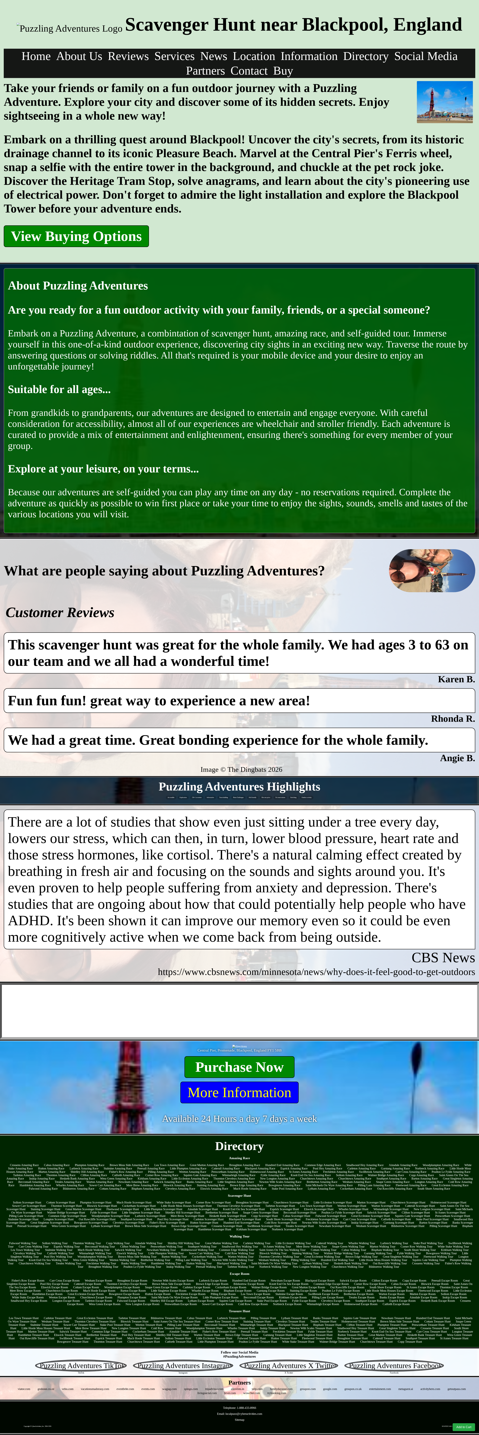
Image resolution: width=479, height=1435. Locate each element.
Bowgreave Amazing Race (284, 1185)
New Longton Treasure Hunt (129, 1328)
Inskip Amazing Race (42, 1178)
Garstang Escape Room (271, 1290)
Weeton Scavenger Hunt (351, 1205)
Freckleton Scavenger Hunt (322, 1219)
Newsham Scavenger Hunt (335, 1226)
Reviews (128, 56)
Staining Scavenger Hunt (45, 1209)
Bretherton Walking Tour (155, 1260)
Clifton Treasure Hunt (359, 1324)
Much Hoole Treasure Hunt (143, 1338)
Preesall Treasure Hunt (254, 1331)
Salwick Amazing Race (167, 1181)
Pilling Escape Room (223, 1294)
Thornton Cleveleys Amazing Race (234, 1178)
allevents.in (237, 1389)
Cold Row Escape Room (253, 1304)
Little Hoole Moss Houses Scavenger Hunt (186, 1205)
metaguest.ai (405, 1389)
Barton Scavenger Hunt (433, 1222)
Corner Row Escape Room (370, 1284)
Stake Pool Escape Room (272, 1300)
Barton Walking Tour (174, 1256)
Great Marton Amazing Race (207, 1165)
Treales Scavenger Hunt (300, 1226)
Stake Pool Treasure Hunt (115, 1324)
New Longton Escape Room (142, 1304)
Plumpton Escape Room (132, 1297)
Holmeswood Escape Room (360, 1304)
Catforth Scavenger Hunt (396, 1219)
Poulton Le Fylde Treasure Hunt (258, 1341)
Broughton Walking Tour (103, 1266)
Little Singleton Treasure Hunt (314, 1335)
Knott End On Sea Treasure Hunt (391, 1331)
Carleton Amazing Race (361, 1168)
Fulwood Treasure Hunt (251, 1338)
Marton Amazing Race (52, 1171)
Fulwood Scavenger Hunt (330, 1215)
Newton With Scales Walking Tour (232, 1260)
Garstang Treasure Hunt (277, 1335)
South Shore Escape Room (385, 1287)
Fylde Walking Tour (409, 1253)
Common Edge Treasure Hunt (109, 1331)
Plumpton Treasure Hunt (392, 1324)
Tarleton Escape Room (98, 1300)
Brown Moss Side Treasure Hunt (399, 1321)
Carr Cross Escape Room (65, 1280)
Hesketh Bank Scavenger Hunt (227, 1215)
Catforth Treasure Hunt (178, 1341)
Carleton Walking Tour (256, 1243)
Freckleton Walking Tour (101, 1263)
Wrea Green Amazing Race (116, 1178)
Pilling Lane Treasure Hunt (183, 1324)
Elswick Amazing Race (214, 1188)
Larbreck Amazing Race (84, 1168)
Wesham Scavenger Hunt (371, 1226)
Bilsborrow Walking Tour (384, 1266)
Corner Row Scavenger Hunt (213, 1202)
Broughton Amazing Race (244, 1165)
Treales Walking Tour (68, 1263)
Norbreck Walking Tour (273, 1266)
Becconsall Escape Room (259, 1297)
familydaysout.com (281, 1389)
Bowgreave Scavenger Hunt (91, 1222)
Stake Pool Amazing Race (287, 1188)
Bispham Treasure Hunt (327, 1324)
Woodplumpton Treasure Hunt (204, 1328)
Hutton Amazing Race (51, 1168)
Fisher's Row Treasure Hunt (219, 1331)
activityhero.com (430, 1389)
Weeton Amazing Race (192, 1171)
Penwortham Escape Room (181, 1304)
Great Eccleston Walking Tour (322, 1256)
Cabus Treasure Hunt (199, 1318)
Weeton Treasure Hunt (148, 1324)
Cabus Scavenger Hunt (296, 1215)
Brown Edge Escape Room (212, 1284)
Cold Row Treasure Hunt (166, 1328)
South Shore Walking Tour (420, 1249)
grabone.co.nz (46, 1389)
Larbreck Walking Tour (394, 1243)
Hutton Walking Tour (199, 1263)
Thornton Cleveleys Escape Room (126, 1284)
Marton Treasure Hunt (41, 1331)
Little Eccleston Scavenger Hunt (333, 1202)
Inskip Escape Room (455, 1297)
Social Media (426, 56)
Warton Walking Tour (241, 1256)
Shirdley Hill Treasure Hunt (172, 1335)
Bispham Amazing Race (146, 1188)
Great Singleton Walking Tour (400, 1256)
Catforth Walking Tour (60, 1253)
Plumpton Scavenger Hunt (95, 1202)
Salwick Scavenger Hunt (381, 1212)
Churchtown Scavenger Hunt (291, 1202)
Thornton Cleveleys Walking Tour (279, 1256)
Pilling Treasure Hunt (263, 1318)
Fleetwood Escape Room (433, 1290)
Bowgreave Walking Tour (441, 1253)
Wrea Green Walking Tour (88, 1260)
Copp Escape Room (414, 1280)
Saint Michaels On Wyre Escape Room (174, 1297)
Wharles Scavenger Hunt (353, 1209)
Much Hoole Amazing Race (249, 1188)
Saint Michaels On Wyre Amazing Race (329, 1185)
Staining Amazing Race (211, 1185)
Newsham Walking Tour (161, 1249)
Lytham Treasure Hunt (294, 1318)
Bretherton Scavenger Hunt (221, 1212)
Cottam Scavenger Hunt (60, 1202)
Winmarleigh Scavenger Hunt (390, 1209)
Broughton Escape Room (132, 1280)
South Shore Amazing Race (433, 1188)
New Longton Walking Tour (310, 1266)
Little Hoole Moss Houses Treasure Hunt (46, 1328)
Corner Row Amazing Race (161, 1175)
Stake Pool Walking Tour (428, 1243)
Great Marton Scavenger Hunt (83, 1209)
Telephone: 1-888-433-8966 (239, 1407)
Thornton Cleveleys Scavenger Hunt (238, 1205)
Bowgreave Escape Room (124, 1294)
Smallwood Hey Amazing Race (365, 1165)
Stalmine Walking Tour (58, 1249)
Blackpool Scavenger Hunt (245, 1219)
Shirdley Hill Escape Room (166, 1300)
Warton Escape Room (392, 1294)
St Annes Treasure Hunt (454, 1338)
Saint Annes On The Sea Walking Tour (282, 1249)
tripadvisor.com (214, 1389)
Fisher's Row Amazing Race (126, 1171)
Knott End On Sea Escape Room (288, 1284)
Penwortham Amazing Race (228, 1171)
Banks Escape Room (392, 1297)
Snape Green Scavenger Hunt (260, 1212)
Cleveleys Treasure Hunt (290, 1321)
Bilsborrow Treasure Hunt (166, 1318)
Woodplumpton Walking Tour (95, 1256)
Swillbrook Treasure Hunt (75, 1338)
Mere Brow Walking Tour (311, 1246)
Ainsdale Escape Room (423, 1297)
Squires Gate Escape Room (235, 1300)
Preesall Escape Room (444, 1280)
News (213, 56)
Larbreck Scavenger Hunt (150, 1215)
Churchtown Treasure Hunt (143, 1341)
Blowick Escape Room (435, 1284)
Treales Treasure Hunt (323, 1321)
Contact (249, 70)
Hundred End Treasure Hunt (433, 1318)
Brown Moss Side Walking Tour (137, 1256)
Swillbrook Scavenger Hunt (263, 1226)
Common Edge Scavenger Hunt (67, 1215)
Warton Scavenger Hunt (385, 1205)
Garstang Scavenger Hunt (399, 1222)
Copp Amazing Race (421, 1175)
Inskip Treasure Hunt (272, 1328)
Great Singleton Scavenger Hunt (49, 1222)
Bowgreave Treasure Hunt (72, 1341)
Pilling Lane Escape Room (328, 1297)
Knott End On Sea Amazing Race (311, 1175)
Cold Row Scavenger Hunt (281, 1222)
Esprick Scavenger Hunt (284, 1209)
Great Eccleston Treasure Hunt (95, 1318)
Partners (205, 70)
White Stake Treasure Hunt (298, 1341)
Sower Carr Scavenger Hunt (29, 1205)
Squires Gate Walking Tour (428, 1260)
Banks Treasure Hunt (325, 1318)
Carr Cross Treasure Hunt (432, 1331)
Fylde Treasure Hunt (320, 1331)
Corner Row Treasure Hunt (222, 1321)
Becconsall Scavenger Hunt (299, 1212)
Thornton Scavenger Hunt (66, 1205)
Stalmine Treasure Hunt (44, 1324)
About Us (79, 56)
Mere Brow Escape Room (25, 1290)
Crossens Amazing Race (24, 1165)
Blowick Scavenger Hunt (102, 1205)
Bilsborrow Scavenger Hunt (407, 1226)
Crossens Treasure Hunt (435, 1328)
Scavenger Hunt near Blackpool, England (293, 24)
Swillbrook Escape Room (323, 1294)
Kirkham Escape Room (293, 1297)
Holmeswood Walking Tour (197, 1249)
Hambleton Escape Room (47, 1294)
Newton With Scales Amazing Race (280, 1181)
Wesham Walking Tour (272, 1260)
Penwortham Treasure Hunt (428, 1324)
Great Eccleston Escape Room (86, 1294)
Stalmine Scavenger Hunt (23, 1219)
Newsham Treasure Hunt (396, 1318)
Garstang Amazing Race (395, 1168)
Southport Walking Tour (202, 1246)
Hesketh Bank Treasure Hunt (424, 1335)
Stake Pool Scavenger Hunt (432, 1219)
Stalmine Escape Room (289, 1294)
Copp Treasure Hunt (410, 1341)
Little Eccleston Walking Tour (293, 1243)
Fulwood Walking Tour (23, 1243)
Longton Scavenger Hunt (59, 1219)
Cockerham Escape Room (230, 1287)
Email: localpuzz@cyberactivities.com (239, 1413)
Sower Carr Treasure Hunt (79, 1324)
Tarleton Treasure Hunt (132, 1318)
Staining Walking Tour (305, 1253)
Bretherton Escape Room (358, 1294)
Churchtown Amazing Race (316, 1178)
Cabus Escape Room (403, 1284)
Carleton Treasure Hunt (57, 1318)
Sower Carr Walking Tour (204, 1253)
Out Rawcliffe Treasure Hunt (37, 1338)
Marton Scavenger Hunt (371, 1202)
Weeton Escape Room (62, 1297)
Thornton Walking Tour (87, 1243)
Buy (283, 70)
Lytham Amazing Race (321, 1188)
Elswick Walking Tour (130, 1253)
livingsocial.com (207, 1393)
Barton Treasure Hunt (350, 1335)
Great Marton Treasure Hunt (385, 1335)
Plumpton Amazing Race (89, 1165)
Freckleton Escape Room (190, 1294)
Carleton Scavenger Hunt (209, 1219)
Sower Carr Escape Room (217, 1304)
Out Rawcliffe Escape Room (347, 1287)
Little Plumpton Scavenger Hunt (163, 1209)
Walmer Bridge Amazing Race (386, 1175)
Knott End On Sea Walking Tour (48, 1260)
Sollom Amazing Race (349, 1175)
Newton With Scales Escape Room (173, 1280)
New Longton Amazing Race (277, 1178)
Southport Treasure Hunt (420, 1338)
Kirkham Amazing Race (152, 1178)
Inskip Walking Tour (178, 1266)
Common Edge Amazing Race (323, 1165)
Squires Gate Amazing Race (200, 1175)
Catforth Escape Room (396, 1304)
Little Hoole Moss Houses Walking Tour (383, 1260)
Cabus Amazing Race (57, 1165)
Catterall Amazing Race (226, 1168)
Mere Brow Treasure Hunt (90, 1328)
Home (36, 56)
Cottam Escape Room (86, 1287)
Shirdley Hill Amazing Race (87, 1171)
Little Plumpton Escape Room (220, 1297)
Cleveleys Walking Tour (27, 1253)
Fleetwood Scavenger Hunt (122, 1209)
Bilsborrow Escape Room (249, 1284)
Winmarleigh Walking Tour (95, 1253)
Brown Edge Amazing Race (246, 1185)
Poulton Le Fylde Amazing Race (451, 1171)
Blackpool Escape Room (320, 1280)
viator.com (24, 1389)
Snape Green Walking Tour (348, 1246)
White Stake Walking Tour (453, 1246)
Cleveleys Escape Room (335, 1300)
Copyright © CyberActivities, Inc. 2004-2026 (37, 1426)
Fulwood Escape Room (131, 1300)
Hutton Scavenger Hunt (204, 1222)
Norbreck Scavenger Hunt (287, 1229)
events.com (148, 1389)
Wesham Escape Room (98, 1280)
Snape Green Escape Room (161, 1287)
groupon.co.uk (353, 1389)
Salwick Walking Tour (128, 1249)
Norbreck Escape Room (287, 1304)
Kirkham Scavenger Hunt (251, 1229)
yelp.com (257, 1389)
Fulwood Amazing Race (43, 1188)
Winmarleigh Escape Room (323, 1304)
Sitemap (239, 1419)
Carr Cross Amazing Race (411, 1171)
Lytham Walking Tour (316, 1263)
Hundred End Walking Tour (337, 1260)
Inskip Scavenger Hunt (364, 1222)
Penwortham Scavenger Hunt (452, 1215)
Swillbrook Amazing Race (374, 1171)
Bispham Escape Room (237, 1290)
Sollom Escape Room (453, 1294)
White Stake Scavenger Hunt (174, 1202)
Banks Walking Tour (133, 1263)
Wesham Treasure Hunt (55, 1321)
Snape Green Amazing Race (393, 1181)
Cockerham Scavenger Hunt (139, 1205)
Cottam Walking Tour (323, 1249)
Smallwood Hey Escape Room (29, 1300)
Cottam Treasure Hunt (437, 1321)
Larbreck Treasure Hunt (231, 1318)
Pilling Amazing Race (161, 1171)
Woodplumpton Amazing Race (441, 1165)
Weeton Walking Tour (122, 1260)
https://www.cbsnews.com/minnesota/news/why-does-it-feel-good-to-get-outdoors (316, 971)
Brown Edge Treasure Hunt (241, 1335)
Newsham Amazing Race (133, 1181)
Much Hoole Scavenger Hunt (134, 1202)
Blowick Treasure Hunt (134, 1321)
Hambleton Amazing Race (35, 1185)
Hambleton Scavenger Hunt (214, 1229)
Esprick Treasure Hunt (108, 1338)
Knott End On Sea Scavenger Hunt (244, 1209)
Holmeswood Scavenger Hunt (448, 1202)
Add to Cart (463, 1427)
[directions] (239, 1046)
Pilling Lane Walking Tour (191, 1260)
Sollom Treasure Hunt (178, 1338)
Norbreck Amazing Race (429, 1168)
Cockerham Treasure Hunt (148, 1331)
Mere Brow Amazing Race (142, 1185)
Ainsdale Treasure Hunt (183, 1331)
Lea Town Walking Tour (25, 1249)
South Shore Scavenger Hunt (283, 1219)
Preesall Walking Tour (209, 1266)
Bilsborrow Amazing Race (78, 1188)
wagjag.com (169, 1389)
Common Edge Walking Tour (236, 1249)
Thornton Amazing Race (60, 1175)
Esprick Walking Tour (67, 1246)
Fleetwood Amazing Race (411, 1185)
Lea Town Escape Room (255, 1294)
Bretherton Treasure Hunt (101, 1335)
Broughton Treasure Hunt (352, 1338)
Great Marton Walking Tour (221, 1243)
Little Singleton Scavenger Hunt (141, 1212)
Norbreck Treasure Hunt (352, 1331)
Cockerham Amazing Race (356, 1188)
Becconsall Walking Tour (100, 1246)
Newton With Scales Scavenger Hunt (324, 1222)
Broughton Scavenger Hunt (252, 1202)
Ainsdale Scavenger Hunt (202, 1209)
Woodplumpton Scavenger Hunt (110, 1215)
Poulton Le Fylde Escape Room (341, 1290)
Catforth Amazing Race (126, 1175)
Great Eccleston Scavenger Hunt (370, 1215)
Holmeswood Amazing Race (267, 1171)
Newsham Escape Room (285, 1280)
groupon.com (308, 1389)
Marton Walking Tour (382, 1246)
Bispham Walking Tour (385, 1249)
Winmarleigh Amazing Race (238, 1175)
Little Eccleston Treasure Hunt (214, 1338)
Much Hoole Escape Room (99, 1290)
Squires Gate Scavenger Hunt (412, 1215)
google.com (330, 1389)
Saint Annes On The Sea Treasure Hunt (177, 1321)
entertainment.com (380, 1389)
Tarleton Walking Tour (240, 1266)
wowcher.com (251, 1393)
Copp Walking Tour (118, 1243)
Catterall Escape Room (87, 1284)
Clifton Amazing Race (94, 1175)
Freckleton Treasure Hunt (288, 1331)
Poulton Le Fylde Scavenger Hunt (341, 1212)
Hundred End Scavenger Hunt (241, 1222)
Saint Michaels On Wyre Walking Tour (274, 1263)
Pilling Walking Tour (303, 1260)
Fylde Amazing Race (273, 1175)
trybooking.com (276, 1393)
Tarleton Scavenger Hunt (280, 1205)
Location (254, 56)
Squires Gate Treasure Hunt (359, 1318)
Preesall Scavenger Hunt (31, 1226)
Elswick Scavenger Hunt (318, 1209)
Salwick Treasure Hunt (73, 1331)
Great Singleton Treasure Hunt (397, 1328)
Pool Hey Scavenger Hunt (172, 1219)
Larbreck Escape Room (213, 1280)
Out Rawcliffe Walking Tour (390, 1263)
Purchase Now (239, 1067)
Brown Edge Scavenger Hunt (188, 1226)
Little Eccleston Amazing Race (190, 1178)
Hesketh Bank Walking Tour (351, 1263)
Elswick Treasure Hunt (67, 1335)
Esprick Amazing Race (294, 1168)
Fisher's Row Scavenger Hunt (167, 1222)
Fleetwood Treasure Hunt (317, 1338)
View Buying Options (76, 236)
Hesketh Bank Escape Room (438, 1300)
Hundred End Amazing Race (282, 1165)
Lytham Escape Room (201, 1300)
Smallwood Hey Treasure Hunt (355, 1328)
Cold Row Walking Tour (239, 1253)
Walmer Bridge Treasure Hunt (337, 1341)
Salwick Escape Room (353, 1280)
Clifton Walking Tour (132, 1246)
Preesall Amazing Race (151, 1168)
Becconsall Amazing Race (33, 1181)
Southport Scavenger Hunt (136, 1219)
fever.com (230, 1393)
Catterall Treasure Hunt (386, 1338)
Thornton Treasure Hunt (108, 1341)
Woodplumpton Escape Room (122, 1287)
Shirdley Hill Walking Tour (184, 1243)
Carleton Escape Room (196, 1287)
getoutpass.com (457, 1389)
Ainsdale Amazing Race (403, 1165)
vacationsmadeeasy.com (95, 1389)
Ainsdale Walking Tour (148, 1243)
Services (174, 56)
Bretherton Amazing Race (322, 1181)
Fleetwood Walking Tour (438, 1256)
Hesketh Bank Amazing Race (77, 1178)
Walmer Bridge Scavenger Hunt (66, 1212)
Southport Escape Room (369, 1300)
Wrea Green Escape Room (104, 1304)
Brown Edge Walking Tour (361, 1256)
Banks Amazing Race (199, 1181)
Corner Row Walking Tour (416, 1246)
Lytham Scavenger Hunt (105, 1226)
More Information (239, 1092)
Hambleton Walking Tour (166, 1263)
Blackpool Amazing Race (260, 1168)
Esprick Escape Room (402, 1300)
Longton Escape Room (66, 1300)
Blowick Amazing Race (177, 1185)
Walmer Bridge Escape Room (269, 1287)
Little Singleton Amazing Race (236, 1181)
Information (309, 56)
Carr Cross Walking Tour (33, 1246)
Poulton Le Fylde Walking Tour (142, 1266)
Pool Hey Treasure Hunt (136, 1335)
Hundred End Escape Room (249, 1280)
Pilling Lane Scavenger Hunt (26, 1215)
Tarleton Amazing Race (27, 1175)
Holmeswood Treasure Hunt (358, 1321)
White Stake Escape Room (28, 1297)
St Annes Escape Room (420, 1287)
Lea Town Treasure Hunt (24, 1318)
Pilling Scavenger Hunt (443, 1226)
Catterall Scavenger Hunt (420, 1205)
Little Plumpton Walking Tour (166, 1253)
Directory (366, 56)
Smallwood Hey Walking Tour (240, 1246)
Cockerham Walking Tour (207, 1256)
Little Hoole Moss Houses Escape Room (389, 1290)
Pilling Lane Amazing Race (374, 1185)
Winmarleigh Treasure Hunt (256, 1324)
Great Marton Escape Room (308, 1287)
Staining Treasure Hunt (257, 1321)
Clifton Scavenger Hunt (416, 1212)
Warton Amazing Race (99, 1181)
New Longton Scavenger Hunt (432, 1209)
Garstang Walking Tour (378, 1253)
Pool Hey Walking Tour (58, 1256)
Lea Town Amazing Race (169, 1165)
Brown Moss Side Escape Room (171, 1284)
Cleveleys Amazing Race (180, 1188)
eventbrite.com (125, 1389)
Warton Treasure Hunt (207, 1335)
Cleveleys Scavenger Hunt (128, 1222)
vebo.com (67, 1389)
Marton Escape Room (423, 1294)
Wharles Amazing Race (70, 1185)
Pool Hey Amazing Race (327, 1168)
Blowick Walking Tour (273, 1253)
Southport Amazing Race (391, 1178)
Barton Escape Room (133, 1290)
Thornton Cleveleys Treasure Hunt (94, 1321)
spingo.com (191, 1389)
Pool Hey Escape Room (54, 1284)
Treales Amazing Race (68, 1181)
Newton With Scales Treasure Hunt (311, 1328)
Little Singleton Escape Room (168, 1290)
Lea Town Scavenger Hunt (316, 1205)
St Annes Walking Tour (277, 1246)
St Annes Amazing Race (303, 1171)
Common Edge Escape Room (331, 1284)
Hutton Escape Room (157, 1294)
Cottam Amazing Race (113, 1188)
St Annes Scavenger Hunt (450, 1212)
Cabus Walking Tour (354, 1249)
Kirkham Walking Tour (455, 1249)
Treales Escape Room (361, 1297)
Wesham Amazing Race (357, 1181)
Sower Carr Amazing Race (105, 1185)
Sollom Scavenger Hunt (27, 1202)
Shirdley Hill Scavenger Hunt (182, 1212)
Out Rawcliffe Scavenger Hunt (97, 1219)
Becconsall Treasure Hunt (220, 1324)
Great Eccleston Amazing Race (450, 1185)
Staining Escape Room (303, 1290)
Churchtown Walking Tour (35, 1263)
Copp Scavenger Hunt (264, 1215)
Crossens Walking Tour (426, 1263)
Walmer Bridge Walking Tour (341, 1253)
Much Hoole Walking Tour (94, 1249)
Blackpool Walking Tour (231, 1263)
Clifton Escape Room (384, 1280)
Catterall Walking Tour (329, 1243)
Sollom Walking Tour (55, 1243)
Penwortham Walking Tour (167, 1246)
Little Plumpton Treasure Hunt (216, 1341)
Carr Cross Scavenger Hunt (359, 1219)
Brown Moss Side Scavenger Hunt (145, 1226)
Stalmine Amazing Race (118, 1168)
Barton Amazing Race (424, 1178)
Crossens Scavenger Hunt (227, 1226)
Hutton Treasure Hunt (284, 1338)
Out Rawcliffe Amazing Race (394, 1188)
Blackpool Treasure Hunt (293, 1324)
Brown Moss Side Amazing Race (129, 1165)
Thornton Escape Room (454, 1287)
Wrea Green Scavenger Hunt (69, 1226)
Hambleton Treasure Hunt (33, 1335)
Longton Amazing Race (429, 1181)
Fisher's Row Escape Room (28, 1280)
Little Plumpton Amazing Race (188, 1168)
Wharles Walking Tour (361, 1243)
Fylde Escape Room (304, 1300)
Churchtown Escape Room (62, 1290)
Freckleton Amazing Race (338, 1171)
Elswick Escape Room (54, 1287)
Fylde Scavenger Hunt (103, 1212)
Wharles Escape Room (205, 1290)
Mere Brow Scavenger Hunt (187, 1215)
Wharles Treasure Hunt (241, 1328)
